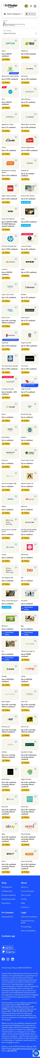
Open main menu (35, 6)
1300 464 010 (12, 1051)
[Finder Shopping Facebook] (3, 959)
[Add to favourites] (15, 40)
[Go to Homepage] (11, 6)
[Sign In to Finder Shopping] (26, 6)
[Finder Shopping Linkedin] (12, 959)
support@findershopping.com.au (23, 1049)
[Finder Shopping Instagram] (7, 959)
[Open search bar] (31, 6)
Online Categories (14, 14)
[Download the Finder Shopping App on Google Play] (8, 952)
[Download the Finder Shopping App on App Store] (8, 947)
